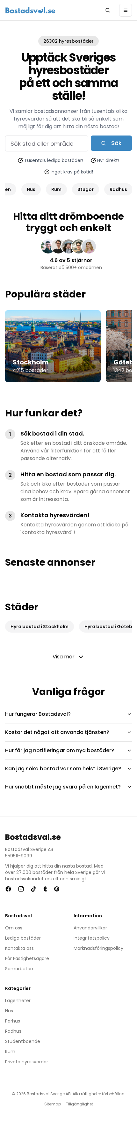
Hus (9, 1011)
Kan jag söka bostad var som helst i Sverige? (63, 768)
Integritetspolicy (92, 938)
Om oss (13, 928)
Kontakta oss (19, 948)
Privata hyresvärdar (26, 1062)
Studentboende (22, 1041)
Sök (116, 143)
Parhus (12, 1021)
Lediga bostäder (23, 938)
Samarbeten (19, 968)
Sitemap (52, 1104)
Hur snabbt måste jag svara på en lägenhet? (63, 786)
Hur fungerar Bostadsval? (38, 714)
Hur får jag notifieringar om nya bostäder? (59, 750)
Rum (10, 1051)
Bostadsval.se (33, 837)
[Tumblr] (45, 888)
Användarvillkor (90, 928)
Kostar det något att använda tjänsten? (57, 732)
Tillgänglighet (79, 1104)
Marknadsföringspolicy (98, 948)
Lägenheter (18, 1000)
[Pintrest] (56, 888)
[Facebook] (8, 889)
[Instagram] (21, 889)
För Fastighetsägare (27, 958)
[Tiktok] (33, 889)
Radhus (13, 1031)
